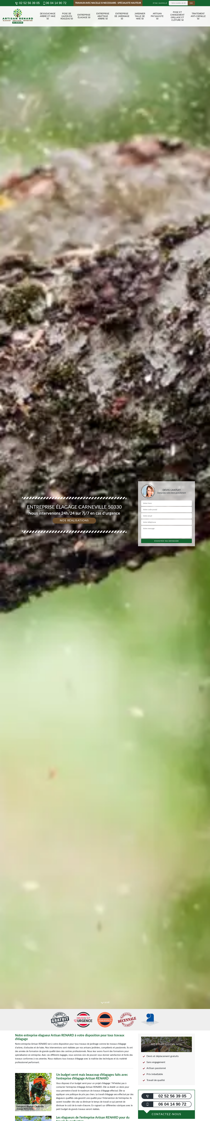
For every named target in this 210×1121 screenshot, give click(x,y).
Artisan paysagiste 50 (157, 16)
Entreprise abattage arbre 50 (102, 16)
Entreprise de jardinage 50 (122, 16)
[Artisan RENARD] (17, 16)
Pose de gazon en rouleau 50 (67, 16)
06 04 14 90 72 (56, 3)
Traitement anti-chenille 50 (198, 16)
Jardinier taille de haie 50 (140, 16)
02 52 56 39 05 (29, 3)
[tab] (105, 560)
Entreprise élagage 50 (83, 16)
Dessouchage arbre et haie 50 (47, 16)
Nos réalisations (74, 520)
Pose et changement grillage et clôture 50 (177, 16)
